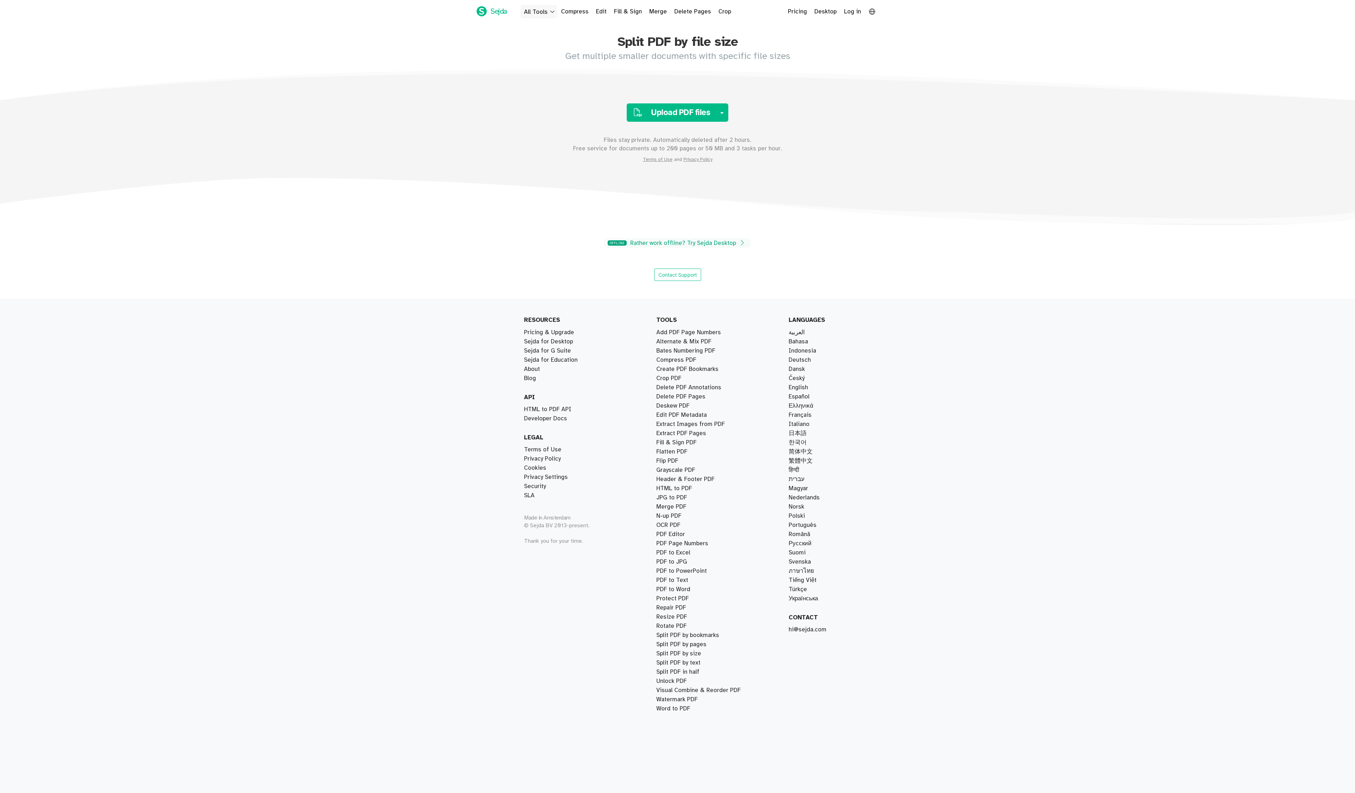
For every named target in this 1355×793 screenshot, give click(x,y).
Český (797, 378)
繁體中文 (801, 461)
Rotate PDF (671, 626)
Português (803, 525)
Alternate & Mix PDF (683, 341)
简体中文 (801, 452)
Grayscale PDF (675, 470)
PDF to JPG (671, 562)
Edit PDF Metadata (681, 415)
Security (535, 486)
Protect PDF (672, 598)
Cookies (535, 468)
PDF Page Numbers (682, 543)
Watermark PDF (677, 699)
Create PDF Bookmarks (687, 369)
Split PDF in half (677, 672)
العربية (797, 332)
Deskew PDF (672, 406)
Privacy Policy (697, 159)
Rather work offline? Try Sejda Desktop (674, 243)
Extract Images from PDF (690, 424)
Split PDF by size (678, 653)
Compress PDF (676, 360)
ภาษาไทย (801, 571)
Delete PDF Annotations (688, 387)
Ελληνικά (801, 406)
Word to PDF (673, 708)
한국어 (798, 442)
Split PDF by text (678, 663)
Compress (575, 11)
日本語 (798, 433)
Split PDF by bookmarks (687, 635)
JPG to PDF (671, 497)
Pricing (797, 11)
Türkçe (798, 589)
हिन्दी (794, 470)
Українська (803, 598)
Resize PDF (671, 617)
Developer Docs (545, 418)
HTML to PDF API (547, 409)
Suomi (797, 552)
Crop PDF (668, 378)
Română (799, 534)
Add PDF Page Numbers (688, 332)
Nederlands (804, 497)
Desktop (825, 11)
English (798, 387)
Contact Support (677, 275)
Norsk (796, 507)
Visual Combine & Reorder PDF (698, 690)
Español (799, 397)
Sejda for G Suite (547, 351)
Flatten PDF (671, 452)
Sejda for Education (551, 360)
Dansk (797, 369)
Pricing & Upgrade (549, 332)
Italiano (799, 424)
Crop (724, 11)
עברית (797, 479)
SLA (529, 495)
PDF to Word (673, 589)
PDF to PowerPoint (681, 571)
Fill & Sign (628, 11)
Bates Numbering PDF (685, 351)
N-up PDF (668, 516)
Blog (530, 378)
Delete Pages (692, 11)
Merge (658, 11)
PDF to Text (672, 580)
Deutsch (800, 360)
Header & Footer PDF (685, 479)
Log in (852, 11)
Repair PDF (671, 608)
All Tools (536, 12)
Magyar (798, 488)
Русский (800, 543)
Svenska (800, 562)
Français (800, 415)
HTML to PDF (674, 488)
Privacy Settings (546, 477)
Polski (797, 516)
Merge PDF (671, 507)
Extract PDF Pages (681, 433)
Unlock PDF (671, 681)
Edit (601, 11)
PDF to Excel (673, 552)
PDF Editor (670, 534)
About (532, 369)
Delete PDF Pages (680, 397)
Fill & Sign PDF (676, 442)
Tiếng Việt (803, 580)
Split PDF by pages (681, 644)
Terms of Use (658, 159)
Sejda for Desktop (548, 341)
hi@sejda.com (807, 629)
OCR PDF (668, 525)
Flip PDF (667, 461)
